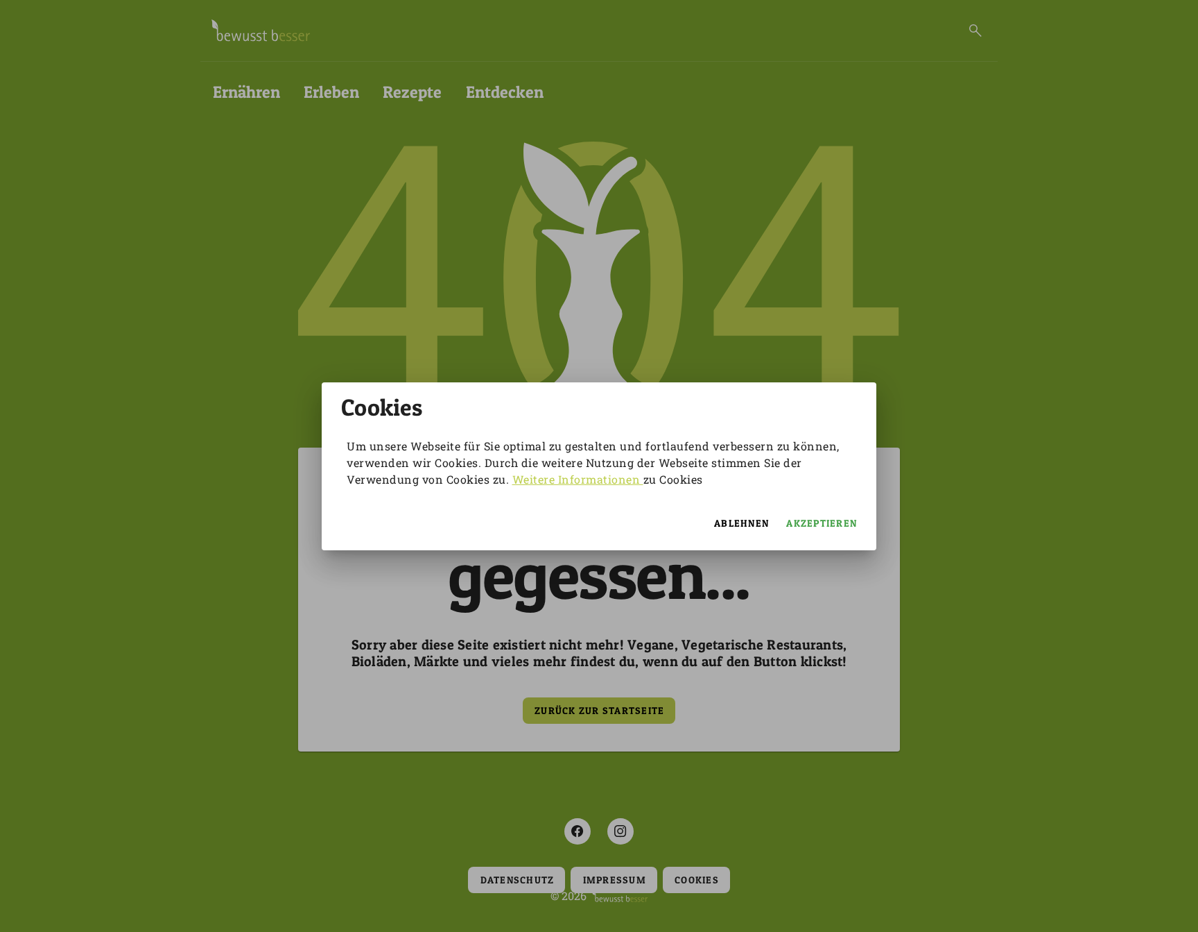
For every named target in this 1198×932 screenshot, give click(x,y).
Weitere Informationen (577, 479)
